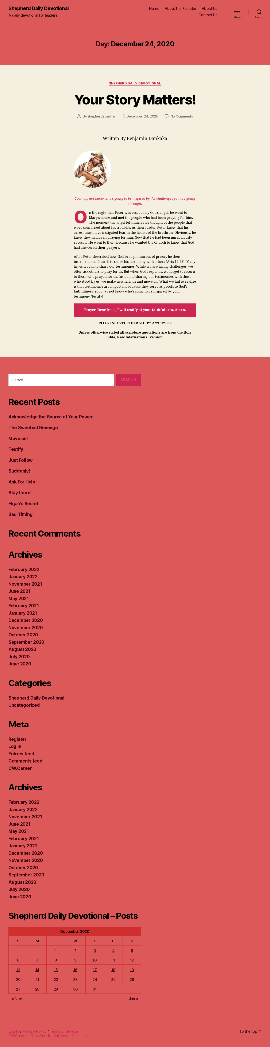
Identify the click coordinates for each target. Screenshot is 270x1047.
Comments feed (25, 761)
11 (113, 960)
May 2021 (18, 598)
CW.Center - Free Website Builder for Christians (48, 1036)
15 (56, 970)
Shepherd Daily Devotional (38, 8)
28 (37, 989)
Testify (15, 449)
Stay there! (20, 492)
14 (37, 970)
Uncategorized (24, 705)
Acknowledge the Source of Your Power (50, 416)
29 (56, 989)
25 (113, 979)
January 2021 (22, 613)
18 (113, 970)
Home (154, 8)
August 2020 (22, 649)
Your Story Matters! (135, 99)
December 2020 (25, 620)
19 (132, 970)
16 (75, 970)
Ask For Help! (22, 482)
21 (37, 979)
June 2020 (19, 663)
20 (18, 979)
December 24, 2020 (142, 116)
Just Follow (20, 460)
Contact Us (207, 15)
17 (95, 970)
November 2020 (25, 627)
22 (56, 979)
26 (132, 979)
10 (95, 960)
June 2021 (19, 591)
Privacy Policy (34, 1031)
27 (18, 989)
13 (18, 970)
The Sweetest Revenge (33, 427)
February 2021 (23, 605)
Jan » (133, 998)
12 (132, 960)
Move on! (18, 438)
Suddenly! (19, 471)
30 (75, 989)
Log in (14, 746)
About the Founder (180, 8)
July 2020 (19, 656)
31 (95, 989)
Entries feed (21, 753)
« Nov (17, 998)
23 (75, 979)
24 (95, 979)
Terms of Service (64, 1031)
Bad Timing (20, 514)
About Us (209, 8)
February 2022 (23, 569)
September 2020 (26, 642)
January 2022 (23, 576)
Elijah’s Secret (23, 503)
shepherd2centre (101, 116)
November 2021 (25, 584)
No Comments (182, 116)
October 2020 (23, 634)
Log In (13, 1031)
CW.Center (20, 768)
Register (17, 739)
